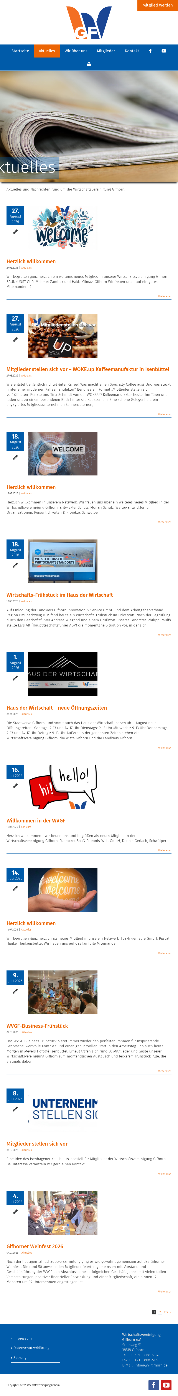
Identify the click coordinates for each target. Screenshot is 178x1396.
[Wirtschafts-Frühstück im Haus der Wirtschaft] (62, 561)
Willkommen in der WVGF (36, 821)
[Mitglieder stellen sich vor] (62, 1110)
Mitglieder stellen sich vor (37, 1144)
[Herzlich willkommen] (62, 228)
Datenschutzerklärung (31, 1348)
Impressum (22, 1338)
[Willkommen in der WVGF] (62, 787)
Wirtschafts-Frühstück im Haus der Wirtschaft (60, 595)
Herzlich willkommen (31, 261)
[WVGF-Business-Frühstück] (62, 992)
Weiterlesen (164, 296)
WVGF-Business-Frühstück (37, 1026)
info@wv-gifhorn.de (151, 1365)
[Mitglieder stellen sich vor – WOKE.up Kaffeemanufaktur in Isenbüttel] (62, 336)
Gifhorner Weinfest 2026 (35, 1246)
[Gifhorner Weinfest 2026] (62, 1213)
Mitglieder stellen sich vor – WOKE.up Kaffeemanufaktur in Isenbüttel (88, 369)
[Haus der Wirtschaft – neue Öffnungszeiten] (62, 674)
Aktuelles (26, 267)
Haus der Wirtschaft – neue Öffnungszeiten (57, 708)
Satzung (19, 1357)
